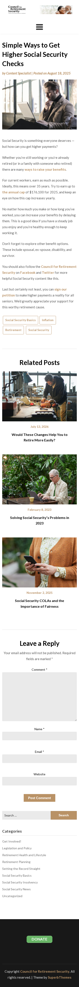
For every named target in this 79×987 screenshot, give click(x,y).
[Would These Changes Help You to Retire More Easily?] (39, 395)
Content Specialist (18, 73)
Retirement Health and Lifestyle (24, 855)
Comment (39, 669)
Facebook (27, 272)
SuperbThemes (59, 977)
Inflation (48, 320)
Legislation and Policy (17, 848)
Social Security (38, 330)
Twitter (48, 272)
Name (39, 729)
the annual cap (13, 192)
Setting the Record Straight (21, 868)
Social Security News (16, 889)
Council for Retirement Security (44, 971)
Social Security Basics (20, 320)
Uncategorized (12, 896)
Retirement (13, 330)
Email (39, 752)
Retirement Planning (16, 862)
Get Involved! (11, 841)
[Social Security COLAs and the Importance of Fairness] (39, 561)
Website (39, 774)
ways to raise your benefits (45, 169)
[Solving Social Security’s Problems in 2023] (39, 478)
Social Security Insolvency (20, 882)
